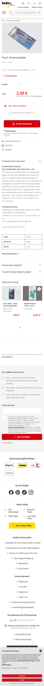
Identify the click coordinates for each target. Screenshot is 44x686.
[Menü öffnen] (4, 12)
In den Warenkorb (24, 124)
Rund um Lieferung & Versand (23, 553)
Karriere (23, 586)
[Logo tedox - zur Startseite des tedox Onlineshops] (8, 5)
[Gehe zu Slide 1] (20, 327)
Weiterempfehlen (13, 141)
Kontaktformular (23, 634)
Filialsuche (23, 581)
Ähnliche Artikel (10, 282)
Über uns (23, 597)
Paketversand (11, 131)
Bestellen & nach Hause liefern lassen (23, 542)
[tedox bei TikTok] (24, 492)
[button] (22, 37)
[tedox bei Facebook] (11, 492)
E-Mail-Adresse (8, 405)
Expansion (23, 592)
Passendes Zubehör (12, 265)
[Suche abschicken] (39, 12)
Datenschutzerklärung (16, 427)
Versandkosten (37, 96)
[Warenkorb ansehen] (40, 3)
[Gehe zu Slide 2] (24, 327)
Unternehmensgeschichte (23, 602)
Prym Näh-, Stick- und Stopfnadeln (10, 304)
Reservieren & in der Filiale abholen (23, 548)
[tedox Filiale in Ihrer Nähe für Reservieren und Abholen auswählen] (23, 3)
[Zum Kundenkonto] (34, 3)
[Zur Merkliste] (29, 3)
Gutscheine (23, 568)
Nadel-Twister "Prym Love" (30, 304)
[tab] (22, 106)
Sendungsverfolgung (23, 558)
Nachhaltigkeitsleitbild (23, 607)
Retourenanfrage (23, 639)
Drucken (9, 145)
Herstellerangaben (9, 254)
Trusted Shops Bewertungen (16, 271)
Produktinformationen (13, 161)
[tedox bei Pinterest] (17, 492)
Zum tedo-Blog (23, 525)
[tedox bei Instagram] (31, 492)
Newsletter (23, 563)
